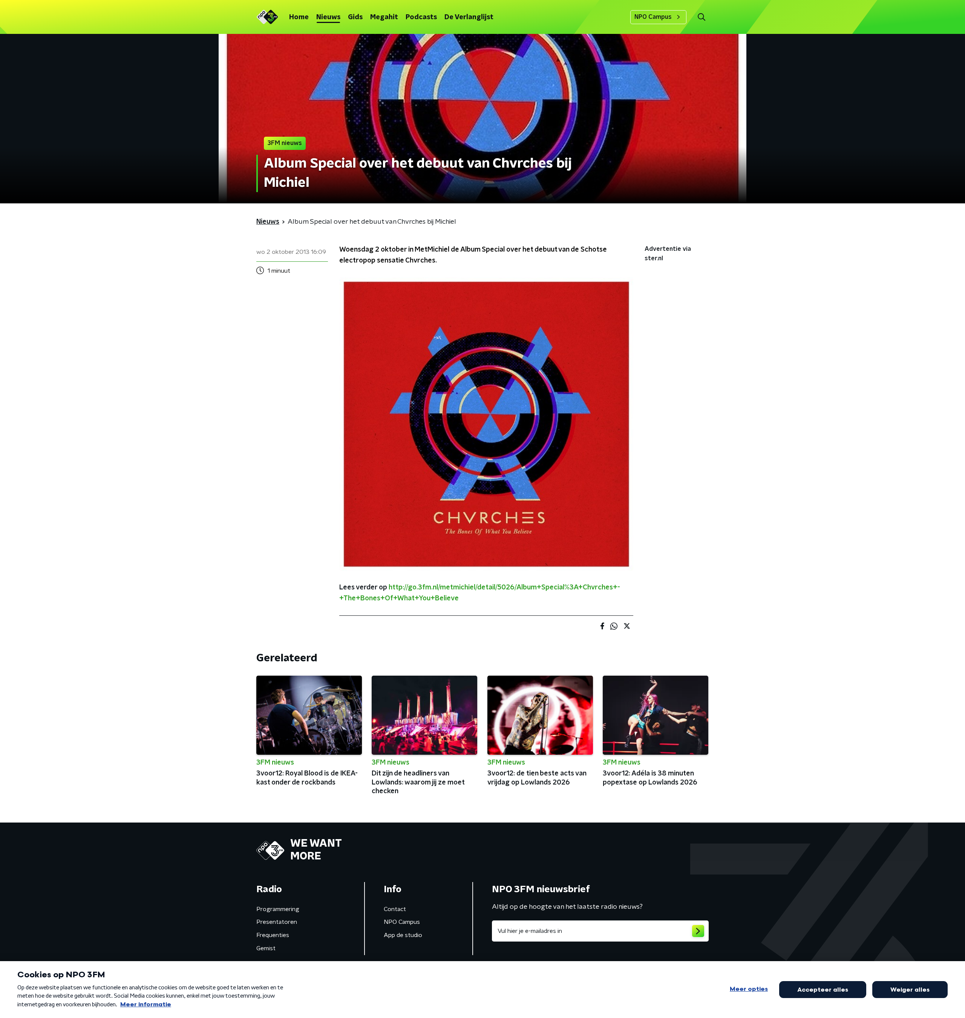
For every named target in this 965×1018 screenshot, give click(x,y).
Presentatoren (276, 922)
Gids (355, 17)
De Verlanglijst (468, 17)
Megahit (384, 17)
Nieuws (328, 17)
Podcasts (421, 17)
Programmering (277, 909)
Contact (395, 909)
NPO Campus (653, 17)
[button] (701, 17)
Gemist (266, 948)
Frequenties (272, 935)
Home (299, 17)
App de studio (403, 935)
